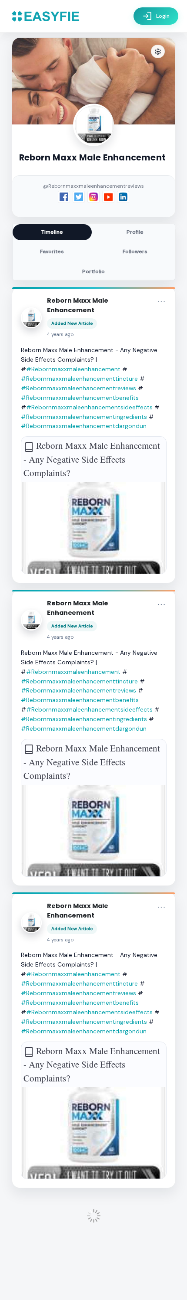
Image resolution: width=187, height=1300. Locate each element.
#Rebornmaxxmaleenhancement (73, 369)
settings (157, 52)
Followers (135, 251)
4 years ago (60, 334)
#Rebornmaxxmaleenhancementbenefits (80, 398)
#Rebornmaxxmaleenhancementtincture (79, 378)
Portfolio (93, 271)
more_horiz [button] (161, 302)
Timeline (52, 232)
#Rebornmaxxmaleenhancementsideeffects (89, 407)
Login (156, 16)
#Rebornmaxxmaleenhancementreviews (78, 388)
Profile (135, 232)
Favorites (52, 251)
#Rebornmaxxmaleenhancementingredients (84, 417)
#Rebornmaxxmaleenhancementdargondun (84, 426)
